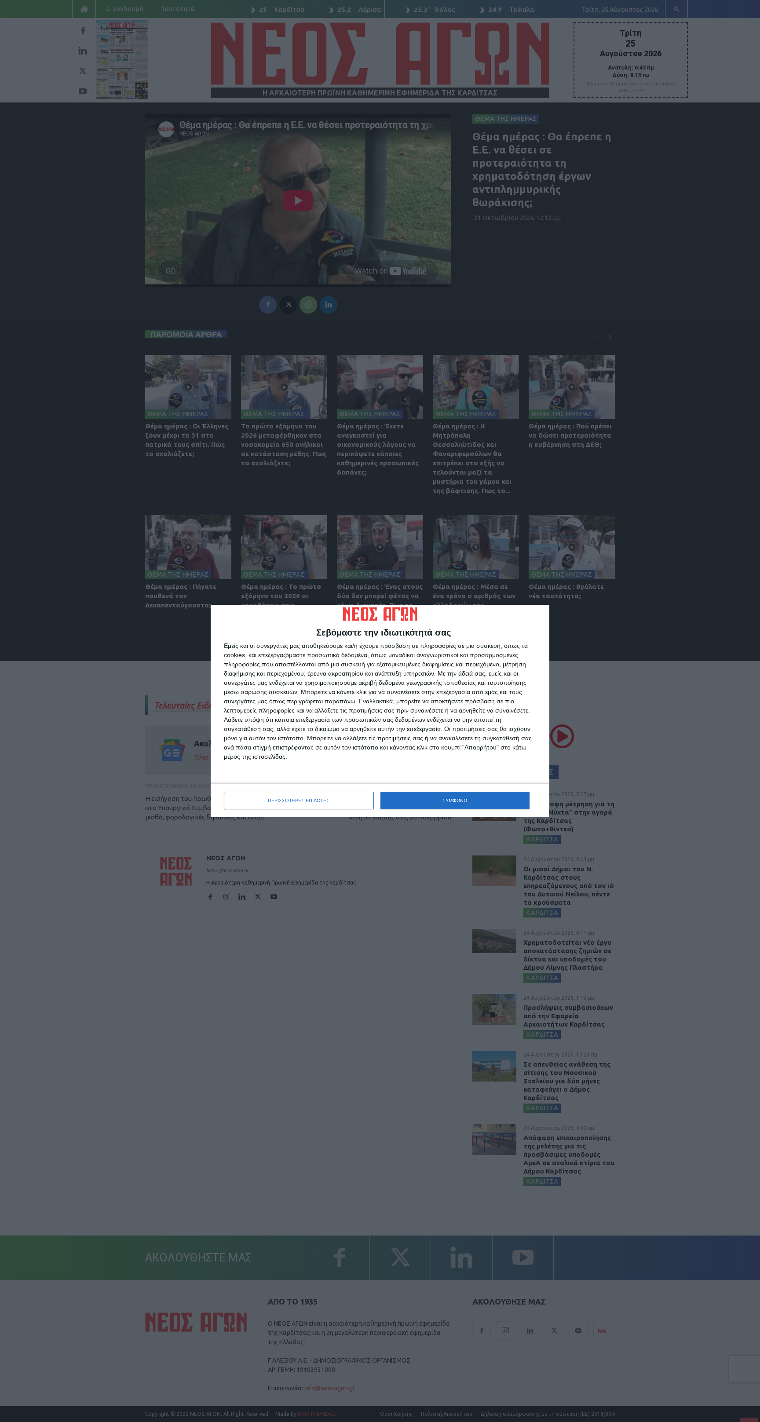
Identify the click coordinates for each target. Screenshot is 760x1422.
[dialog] (380, 711)
